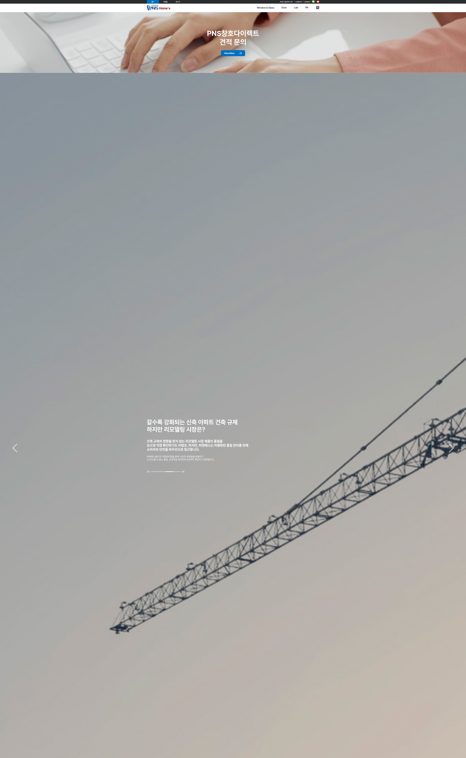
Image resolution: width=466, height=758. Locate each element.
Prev (14, 447)
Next (451, 447)
